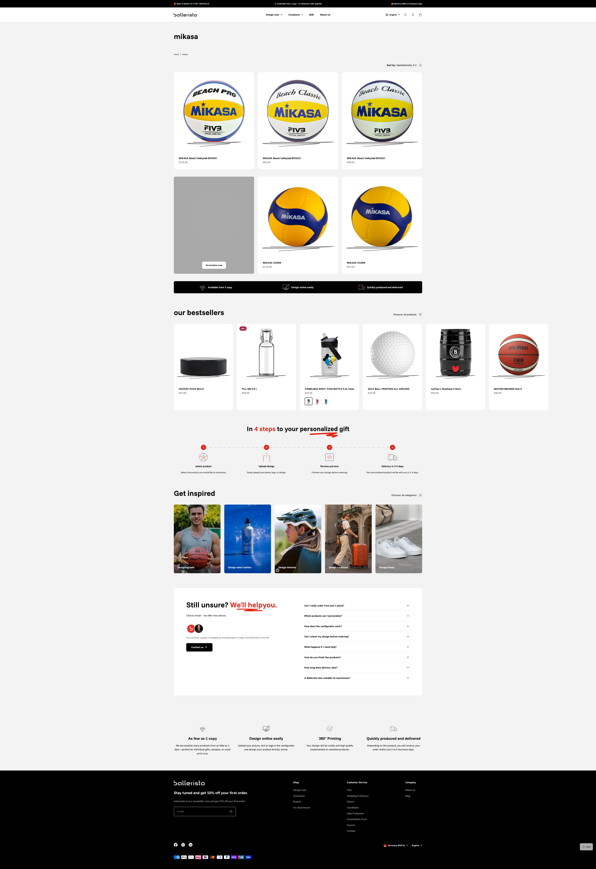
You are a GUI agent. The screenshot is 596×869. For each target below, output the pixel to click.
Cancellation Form (357, 819)
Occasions (294, 14)
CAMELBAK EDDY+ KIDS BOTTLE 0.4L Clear (329, 388)
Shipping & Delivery (358, 795)
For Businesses (301, 807)
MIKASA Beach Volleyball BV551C (282, 158)
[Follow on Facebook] (176, 845)
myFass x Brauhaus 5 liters (446, 388)
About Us (325, 14)
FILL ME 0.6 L (249, 388)
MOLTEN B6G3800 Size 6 (508, 388)
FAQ (349, 789)
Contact (351, 830)
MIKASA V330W (356, 262)
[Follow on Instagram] (183, 845)
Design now (272, 14)
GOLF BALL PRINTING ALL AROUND (388, 388)
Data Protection (355, 813)
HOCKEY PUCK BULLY (191, 388)
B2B (311, 14)
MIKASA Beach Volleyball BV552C (366, 158)
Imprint (351, 825)
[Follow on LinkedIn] (190, 845)
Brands (297, 801)
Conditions (353, 807)
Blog (407, 795)
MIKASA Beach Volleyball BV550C (198, 158)
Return (350, 801)
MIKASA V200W (272, 262)
